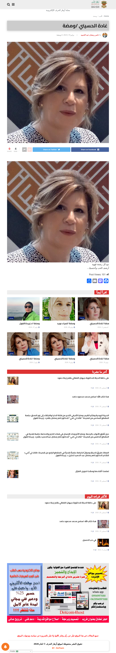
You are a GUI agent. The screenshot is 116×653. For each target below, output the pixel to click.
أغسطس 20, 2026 (101, 388)
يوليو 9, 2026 (69, 362)
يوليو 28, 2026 (68, 327)
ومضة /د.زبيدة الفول (29, 323)
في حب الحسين (89, 540)
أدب (100, 16)
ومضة (95, 16)
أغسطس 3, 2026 (103, 327)
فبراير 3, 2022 (102, 550)
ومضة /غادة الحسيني (100, 323)
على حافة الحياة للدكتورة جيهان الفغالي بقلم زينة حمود (83, 378)
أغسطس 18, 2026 (101, 481)
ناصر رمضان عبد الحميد (90, 35)
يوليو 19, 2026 (104, 362)
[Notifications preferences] (5, 647)
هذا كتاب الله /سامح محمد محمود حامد (90, 397)
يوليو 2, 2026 (33, 362)
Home (106, 16)
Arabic (13, 651)
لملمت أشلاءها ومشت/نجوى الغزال (92, 471)
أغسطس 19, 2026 (101, 406)
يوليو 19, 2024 (68, 35)
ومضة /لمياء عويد (66, 323)
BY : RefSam (58, 648)
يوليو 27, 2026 (33, 327)
